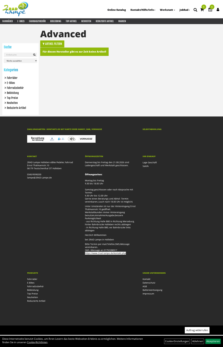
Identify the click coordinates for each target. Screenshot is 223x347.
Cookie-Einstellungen (177, 341)
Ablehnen (197, 341)
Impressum (148, 293)
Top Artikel (71, 21)
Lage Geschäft (150, 162)
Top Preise (12, 98)
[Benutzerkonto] (218, 9)
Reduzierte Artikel (105, 21)
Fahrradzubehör (37, 21)
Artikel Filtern (53, 43)
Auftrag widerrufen (197, 330)
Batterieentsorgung (152, 290)
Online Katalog (116, 10)
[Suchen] (34, 55)
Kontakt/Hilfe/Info (142, 10)
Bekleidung (55, 21)
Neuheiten (86, 21)
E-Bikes (20, 21)
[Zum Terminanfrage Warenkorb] (210, 10)
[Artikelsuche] (195, 10)
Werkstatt (167, 10)
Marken (122, 21)
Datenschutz (149, 282)
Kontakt (146, 279)
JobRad (184, 10)
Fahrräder (7, 21)
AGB (145, 286)
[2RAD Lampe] (15, 9)
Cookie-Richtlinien (37, 342)
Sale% (146, 166)
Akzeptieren (213, 341)
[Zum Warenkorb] (202, 10)
